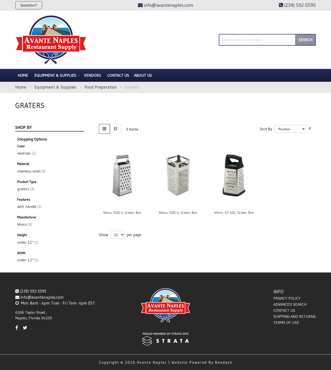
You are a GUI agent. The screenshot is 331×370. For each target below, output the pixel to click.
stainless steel (30, 171)
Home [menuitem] (23, 75)
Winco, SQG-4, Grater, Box (178, 212)
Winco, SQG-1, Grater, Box (122, 212)
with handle (28, 206)
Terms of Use (286, 322)
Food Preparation (101, 87)
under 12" (27, 242)
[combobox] (267, 40)
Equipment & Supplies (56, 87)
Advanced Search (290, 304)
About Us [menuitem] (143, 75)
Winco (24, 224)
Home (21, 87)
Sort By (266, 128)
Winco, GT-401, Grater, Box (234, 212)
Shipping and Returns (294, 316)
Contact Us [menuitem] (118, 75)
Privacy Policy (286, 298)
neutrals (26, 153)
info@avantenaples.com (42, 297)
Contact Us (284, 310)
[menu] (165, 75)
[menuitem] (56, 75)
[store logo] (51, 40)
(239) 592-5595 (33, 291)
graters (25, 188)
